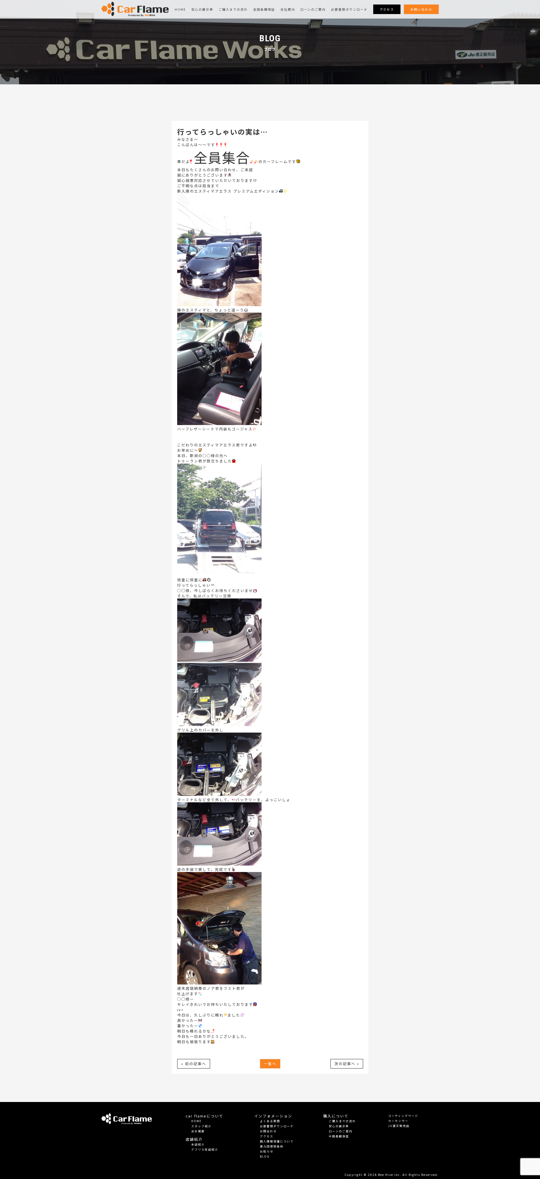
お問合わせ (268, 1131)
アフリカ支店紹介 (204, 1149)
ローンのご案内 (313, 9)
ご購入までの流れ (233, 9)
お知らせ (266, 1151)
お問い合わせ (421, 9)
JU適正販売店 (399, 1126)
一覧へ (270, 1063)
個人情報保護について (277, 1141)
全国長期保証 (264, 9)
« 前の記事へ (193, 1063)
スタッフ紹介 (201, 1126)
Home (180, 9)
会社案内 (287, 9)
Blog (265, 1156)
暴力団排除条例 (272, 1146)
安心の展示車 (202, 9)
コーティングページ (403, 1116)
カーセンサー (398, 1121)
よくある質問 (270, 1121)
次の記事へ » (346, 1063)
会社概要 (198, 1131)
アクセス (387, 9)
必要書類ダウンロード (349, 9)
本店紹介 (198, 1144)
